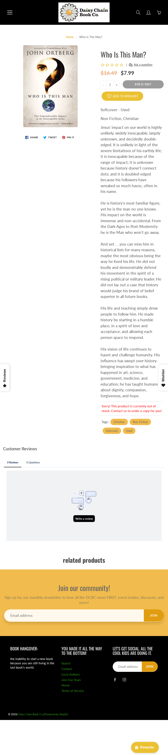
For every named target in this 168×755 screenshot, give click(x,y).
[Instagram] (124, 679)
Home (70, 37)
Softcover (112, 430)
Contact (66, 669)
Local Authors (70, 674)
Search (65, 663)
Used (129, 430)
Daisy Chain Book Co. (30, 714)
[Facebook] (114, 679)
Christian (119, 422)
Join (154, 615)
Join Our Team (71, 680)
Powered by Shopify (56, 714)
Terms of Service (72, 691)
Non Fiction (140, 422)
